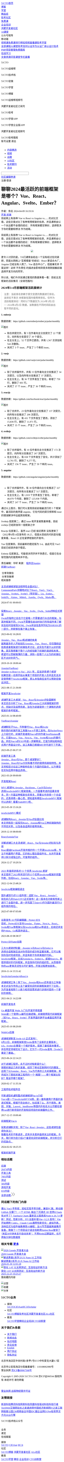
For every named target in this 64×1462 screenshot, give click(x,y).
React (12, 567)
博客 (3, 7)
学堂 (3, 10)
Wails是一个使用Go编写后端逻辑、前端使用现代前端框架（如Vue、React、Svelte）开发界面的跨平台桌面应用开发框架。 (31, 1018)
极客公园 (8, 1411)
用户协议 (12, 1351)
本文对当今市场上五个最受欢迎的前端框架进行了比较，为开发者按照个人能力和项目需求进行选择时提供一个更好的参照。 (31, 989)
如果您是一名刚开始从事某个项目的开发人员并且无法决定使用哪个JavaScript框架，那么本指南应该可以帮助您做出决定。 (31, 679)
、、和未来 (19, 640)
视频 (9, 153)
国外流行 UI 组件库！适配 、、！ (29, 895)
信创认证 (27, 46)
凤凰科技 (34, 1404)
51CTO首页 (7, 3)
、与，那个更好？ (21, 759)
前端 (3, 567)
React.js (24, 976)
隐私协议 (12, 1355)
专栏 (22, 57)
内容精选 (12, 150)
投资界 (54, 1411)
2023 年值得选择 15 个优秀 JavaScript (24, 871)
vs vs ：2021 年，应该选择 (28, 671)
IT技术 (54, 46)
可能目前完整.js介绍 (22, 1095)
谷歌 (19, 942)
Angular (5, 668)
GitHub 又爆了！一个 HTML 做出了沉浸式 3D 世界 (27, 1212)
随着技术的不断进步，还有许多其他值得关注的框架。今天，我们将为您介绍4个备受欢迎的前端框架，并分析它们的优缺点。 (31, 1138)
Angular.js (16, 976)
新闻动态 (12, 1338)
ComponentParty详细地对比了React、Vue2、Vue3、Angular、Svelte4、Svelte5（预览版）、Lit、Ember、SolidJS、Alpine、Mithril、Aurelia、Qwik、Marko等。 (28, 594)
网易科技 (25, 1404)
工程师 (4, 1089)
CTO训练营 (39, 1321)
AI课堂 (4, 32)
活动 (9, 168)
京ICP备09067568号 (21, 1370)
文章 (3, 57)
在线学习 (6, 53)
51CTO (10, 1307)
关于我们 (12, 1334)
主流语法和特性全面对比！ (20, 586)
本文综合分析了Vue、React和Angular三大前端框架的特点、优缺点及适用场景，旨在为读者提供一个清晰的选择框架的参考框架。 (31, 707)
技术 (13, 1004)
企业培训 (6, 24)
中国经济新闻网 (42, 1408)
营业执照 (6, 1391)
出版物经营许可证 (20, 1391)
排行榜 (19, 42)
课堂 (17, 57)
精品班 (4, 14)
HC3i (25, 1307)
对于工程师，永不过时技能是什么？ (23, 1064)
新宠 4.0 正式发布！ (19, 1038)
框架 (3, 693)
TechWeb (5, 1408)
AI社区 (10, 160)
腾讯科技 (15, 1404)
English (10, 1348)
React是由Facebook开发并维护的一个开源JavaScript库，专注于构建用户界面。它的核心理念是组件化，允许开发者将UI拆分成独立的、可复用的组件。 (31, 853)
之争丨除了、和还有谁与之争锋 (31, 982)
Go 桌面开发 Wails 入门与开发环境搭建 (21, 1010)
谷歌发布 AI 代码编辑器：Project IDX (20, 920)
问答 (13, 57)
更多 (16, 1244)
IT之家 (54, 1408)
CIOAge (18, 1307)
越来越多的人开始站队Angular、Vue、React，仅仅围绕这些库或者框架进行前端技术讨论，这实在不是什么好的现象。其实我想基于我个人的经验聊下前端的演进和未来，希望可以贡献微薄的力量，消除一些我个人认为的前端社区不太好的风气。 (31, 650)
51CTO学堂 (13, 1321)
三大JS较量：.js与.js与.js (27, 948)
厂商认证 (46, 46)
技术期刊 (12, 164)
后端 (11, 1032)
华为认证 (37, 46)
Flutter (14, 942)
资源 (8, 57)
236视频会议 (19, 1411)
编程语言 (20, 889)
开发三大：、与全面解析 (28, 700)
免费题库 (20, 50)
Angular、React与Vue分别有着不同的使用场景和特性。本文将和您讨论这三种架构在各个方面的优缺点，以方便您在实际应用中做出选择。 (31, 767)
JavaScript (15, 693)
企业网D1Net (44, 1411)
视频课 (4, 42)
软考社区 (6, 17)
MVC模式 (16, 813)
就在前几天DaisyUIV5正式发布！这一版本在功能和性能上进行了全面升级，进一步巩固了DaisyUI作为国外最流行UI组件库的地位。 (31, 902)
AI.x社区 (49, 1314)
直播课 (33, 42)
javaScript (6, 813)
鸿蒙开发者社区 (9, 28)
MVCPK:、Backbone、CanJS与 (26, 787)
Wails (3, 1032)
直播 (27, 57)
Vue (8, 567)
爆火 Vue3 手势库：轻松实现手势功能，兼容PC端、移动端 (32, 1208)
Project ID (6, 942)
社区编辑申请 (8, 177)
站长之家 (22, 1408)
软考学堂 (41, 42)
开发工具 (10, 756)
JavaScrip (5, 889)
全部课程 (6, 46)
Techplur (32, 1307)
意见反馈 (12, 1345)
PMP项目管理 (8, 50)
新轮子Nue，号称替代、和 (24, 727)
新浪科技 (6, 1404)
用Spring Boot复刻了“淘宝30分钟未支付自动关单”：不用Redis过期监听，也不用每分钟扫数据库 (31, 1234)
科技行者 (53, 1404)
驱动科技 (44, 1404)
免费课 (4, 21)
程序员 (16, 1089)
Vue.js (14, 1121)
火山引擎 (10, 1415)
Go (7, 1032)
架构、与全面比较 (22, 819)
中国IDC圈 (32, 1411)
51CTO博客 (13, 1314)
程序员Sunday (33, 563)
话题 (9, 157)
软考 (20, 46)
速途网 (30, 1408)
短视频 (26, 42)
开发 (8, 693)
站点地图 (12, 1341)
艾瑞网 (13, 1408)
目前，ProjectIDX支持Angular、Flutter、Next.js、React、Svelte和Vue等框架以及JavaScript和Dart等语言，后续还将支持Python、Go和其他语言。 (32, 927)
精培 (21, 1321)
